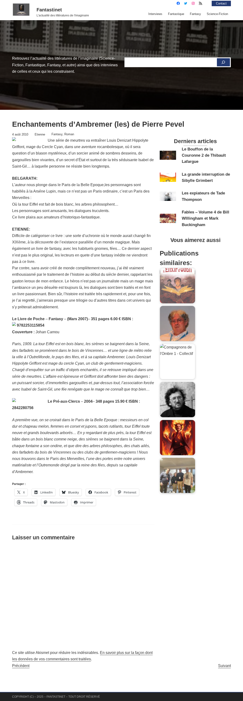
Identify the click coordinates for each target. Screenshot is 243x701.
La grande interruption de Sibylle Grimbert (206, 177)
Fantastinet (49, 9)
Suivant (224, 666)
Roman (69, 134)
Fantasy (56, 134)
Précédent (20, 666)
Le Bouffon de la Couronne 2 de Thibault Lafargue (204, 155)
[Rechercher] (223, 62)
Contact (221, 3)
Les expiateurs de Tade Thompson (203, 196)
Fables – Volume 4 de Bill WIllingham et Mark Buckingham (205, 218)
